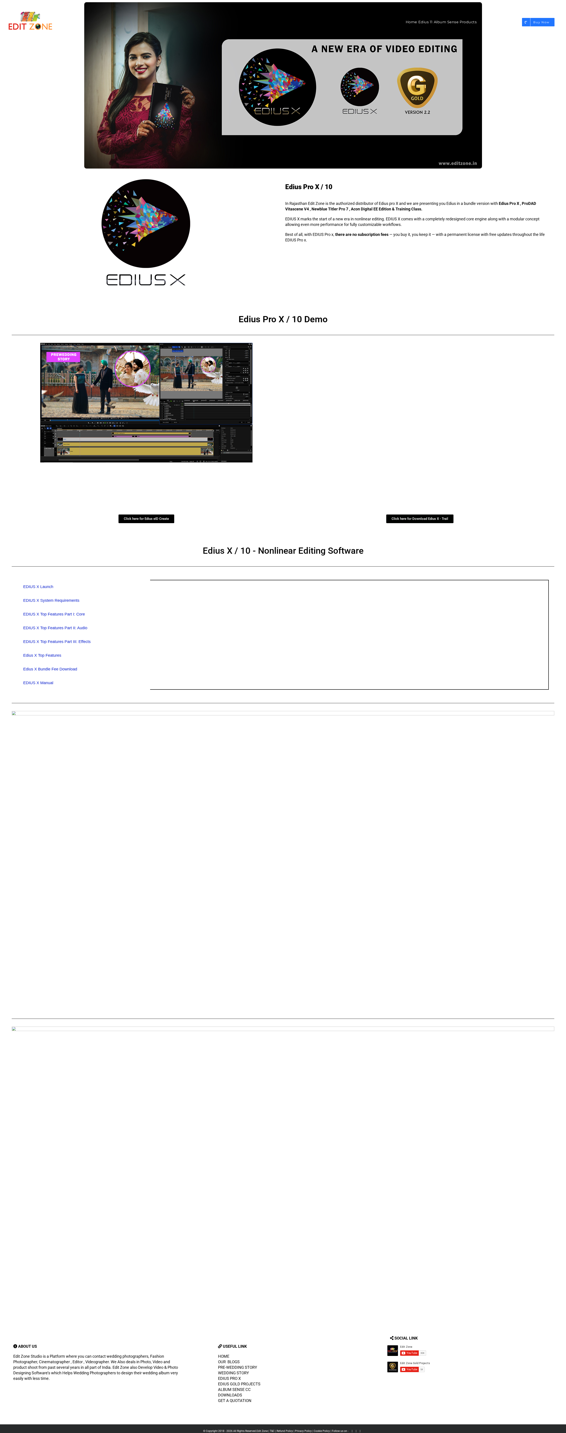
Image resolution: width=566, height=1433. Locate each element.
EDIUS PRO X (230, 1378)
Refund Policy (284, 1431)
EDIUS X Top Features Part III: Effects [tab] (57, 641)
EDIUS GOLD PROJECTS (239, 1384)
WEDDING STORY (233, 1373)
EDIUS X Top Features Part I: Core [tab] (54, 614)
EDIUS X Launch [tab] (38, 586)
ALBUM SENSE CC (234, 1389)
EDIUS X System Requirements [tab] (51, 600)
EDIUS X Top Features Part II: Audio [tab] (55, 628)
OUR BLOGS (229, 1361)
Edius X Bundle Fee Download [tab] (50, 669)
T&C (272, 1431)
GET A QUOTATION (234, 1400)
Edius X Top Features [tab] (42, 655)
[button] (557, 22)
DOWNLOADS (230, 1395)
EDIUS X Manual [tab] (38, 683)
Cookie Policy (321, 1431)
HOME (223, 1356)
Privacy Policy (303, 1431)
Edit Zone (262, 1431)
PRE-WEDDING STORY (237, 1367)
